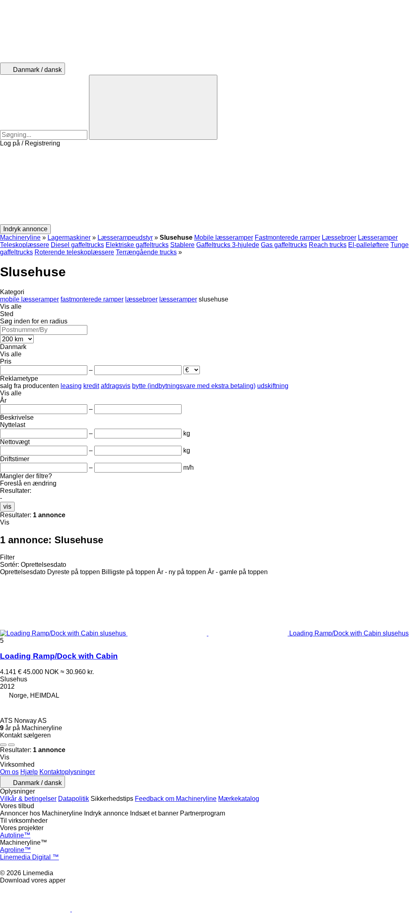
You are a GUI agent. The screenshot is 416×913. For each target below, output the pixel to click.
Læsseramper (378, 237)
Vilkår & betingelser (28, 798)
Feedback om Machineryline (176, 798)
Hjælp (29, 771)
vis (7, 506)
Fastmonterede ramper (287, 237)
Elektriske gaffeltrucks (137, 244)
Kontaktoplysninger (67, 771)
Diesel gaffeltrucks (77, 244)
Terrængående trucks (146, 252)
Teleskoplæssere (24, 244)
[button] (208, 185)
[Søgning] (153, 107)
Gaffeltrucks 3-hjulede (227, 244)
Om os (9, 771)
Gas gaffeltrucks (284, 244)
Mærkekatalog (238, 798)
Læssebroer (339, 237)
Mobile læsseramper (223, 237)
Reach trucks (328, 244)
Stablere (182, 244)
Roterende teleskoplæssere (74, 252)
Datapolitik (73, 798)
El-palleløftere (368, 244)
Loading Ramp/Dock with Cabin (59, 656)
